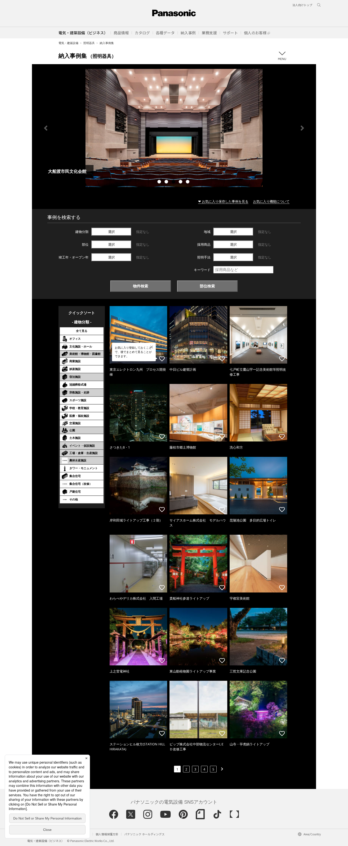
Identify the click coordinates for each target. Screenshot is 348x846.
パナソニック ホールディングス (144, 834)
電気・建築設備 (68, 43)
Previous (45, 128)
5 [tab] (188, 182)
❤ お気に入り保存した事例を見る (223, 201)
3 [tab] (174, 182)
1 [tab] (159, 182)
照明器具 (89, 43)
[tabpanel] (174, 128)
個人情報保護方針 (107, 834)
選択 (111, 231)
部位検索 (207, 286)
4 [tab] (181, 182)
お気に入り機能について (271, 201)
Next (302, 128)
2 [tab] (167, 182)
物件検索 (140, 286)
